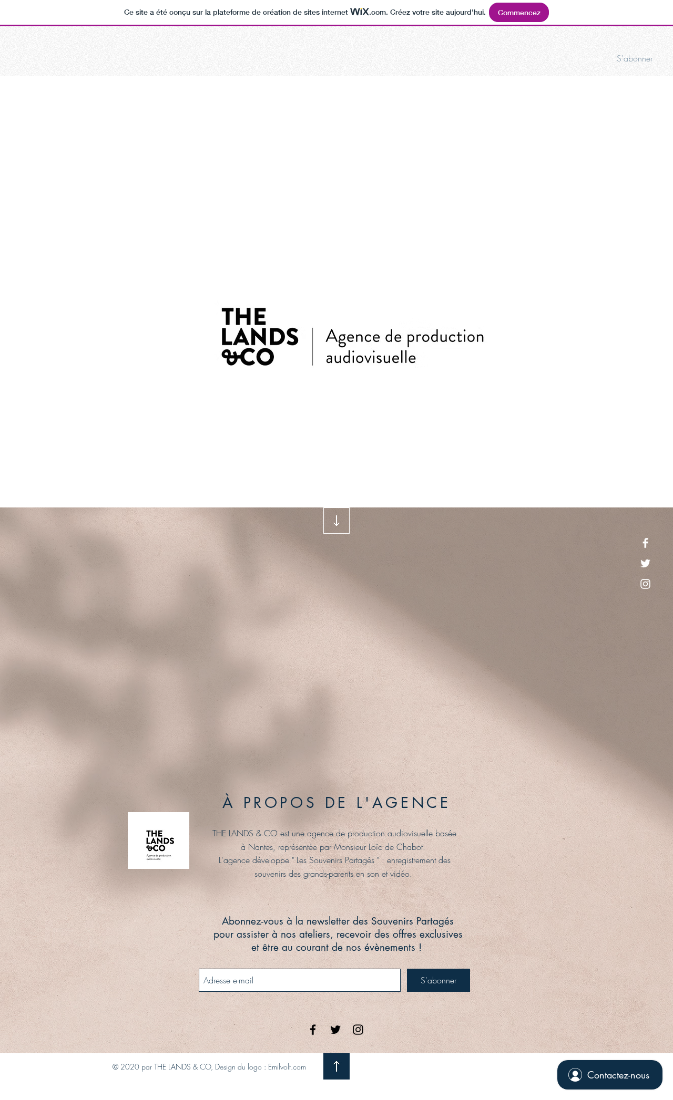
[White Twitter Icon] (645, 563)
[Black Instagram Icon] (358, 1029)
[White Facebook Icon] (645, 542)
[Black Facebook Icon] (313, 1029)
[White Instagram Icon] (645, 583)
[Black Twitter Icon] (335, 1029)
